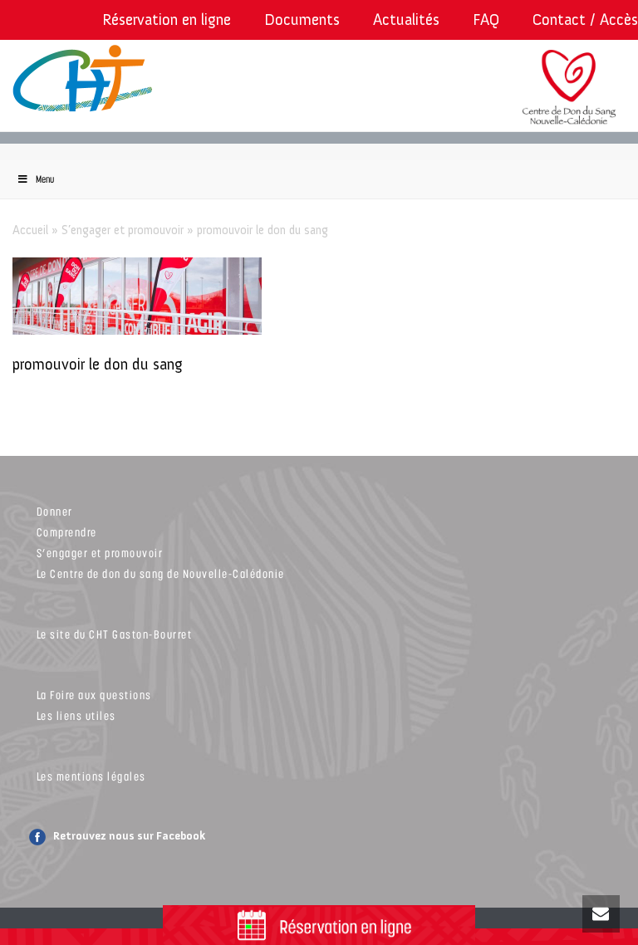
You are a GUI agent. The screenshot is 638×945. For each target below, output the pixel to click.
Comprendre (67, 532)
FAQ (486, 19)
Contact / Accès (585, 19)
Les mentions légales (91, 776)
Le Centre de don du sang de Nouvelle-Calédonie (161, 573)
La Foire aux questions (94, 695)
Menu (45, 179)
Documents (302, 19)
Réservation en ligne (166, 19)
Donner (55, 511)
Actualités (406, 19)
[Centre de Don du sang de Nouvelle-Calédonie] (569, 97)
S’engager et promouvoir (122, 230)
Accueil (30, 230)
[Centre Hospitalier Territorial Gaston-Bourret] (95, 79)
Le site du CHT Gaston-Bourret (115, 634)
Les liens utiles (76, 715)
